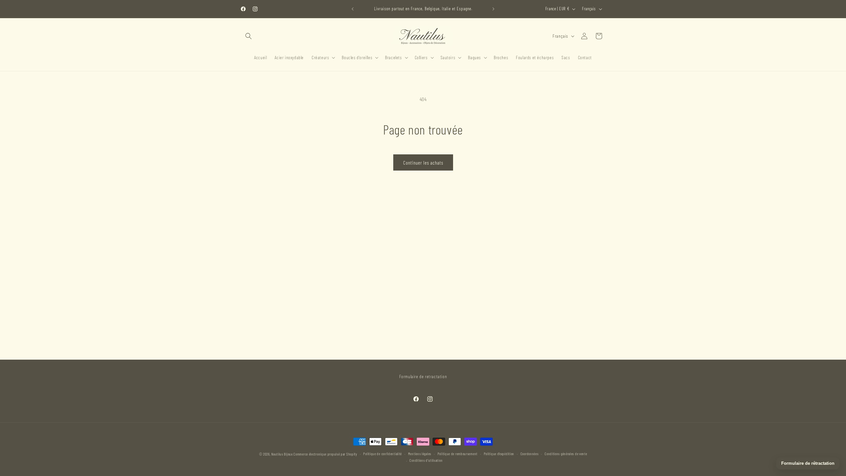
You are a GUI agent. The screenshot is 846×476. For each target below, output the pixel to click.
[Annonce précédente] (352, 9)
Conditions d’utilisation (425, 460)
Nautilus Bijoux (282, 454)
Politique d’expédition (499, 454)
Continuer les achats (423, 163)
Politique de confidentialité (382, 454)
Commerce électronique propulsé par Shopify (325, 454)
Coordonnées (529, 454)
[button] (248, 36)
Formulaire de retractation (423, 376)
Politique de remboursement (458, 454)
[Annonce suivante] (493, 9)
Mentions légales (419, 454)
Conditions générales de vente (566, 454)
